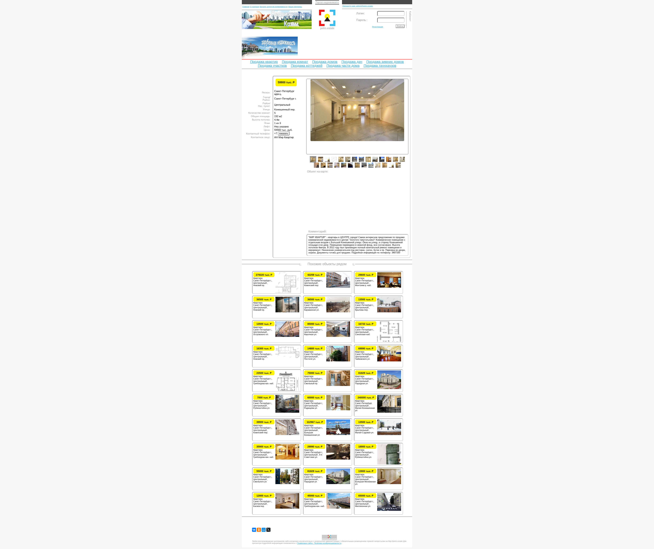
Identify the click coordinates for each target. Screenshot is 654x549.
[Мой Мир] (264, 530)
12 (391, 162)
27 (401, 168)
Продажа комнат (295, 62)
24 (380, 168)
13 (398, 162)
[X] (268, 530)
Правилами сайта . (305, 543)
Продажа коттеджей (306, 65)
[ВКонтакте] (254, 530)
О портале (254, 7)
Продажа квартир (264, 62)
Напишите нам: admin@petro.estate (357, 6)
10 (377, 162)
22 (367, 168)
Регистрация (377, 27)
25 (387, 168)
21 (360, 168)
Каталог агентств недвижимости (273, 7)
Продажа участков (272, 65)
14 (405, 162)
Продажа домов (324, 62)
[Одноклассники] (259, 530)
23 (373, 168)
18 (339, 168)
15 (319, 168)
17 (333, 168)
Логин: (360, 13)
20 (353, 168)
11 (384, 162)
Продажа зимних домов (385, 62)
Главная (245, 7)
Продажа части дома (343, 65)
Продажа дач (351, 62)
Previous (303, 122)
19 (346, 168)
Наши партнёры (295, 7)
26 (394, 168)
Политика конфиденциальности (327, 543)
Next (411, 122)
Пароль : (361, 20)
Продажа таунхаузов (380, 65)
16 (326, 168)
